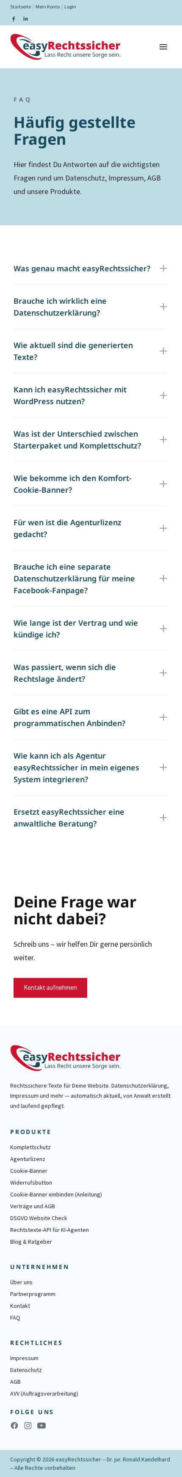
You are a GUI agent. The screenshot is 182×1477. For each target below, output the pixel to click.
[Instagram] (28, 1425)
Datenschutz (26, 1370)
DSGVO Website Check (38, 1218)
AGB (15, 1381)
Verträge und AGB (32, 1206)
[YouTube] (41, 1425)
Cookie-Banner (28, 1171)
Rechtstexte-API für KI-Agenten (49, 1230)
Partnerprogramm (32, 1294)
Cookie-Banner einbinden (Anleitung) (56, 1194)
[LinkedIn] (25, 18)
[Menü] (163, 46)
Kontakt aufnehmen (50, 987)
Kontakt (20, 1306)
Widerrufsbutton (31, 1182)
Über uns (21, 1282)
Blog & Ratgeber (31, 1241)
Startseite (20, 6)
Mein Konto (48, 6)
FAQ (15, 1317)
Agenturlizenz (27, 1159)
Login (70, 6)
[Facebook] (13, 18)
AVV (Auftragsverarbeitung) (44, 1393)
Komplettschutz (30, 1147)
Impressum (24, 1358)
